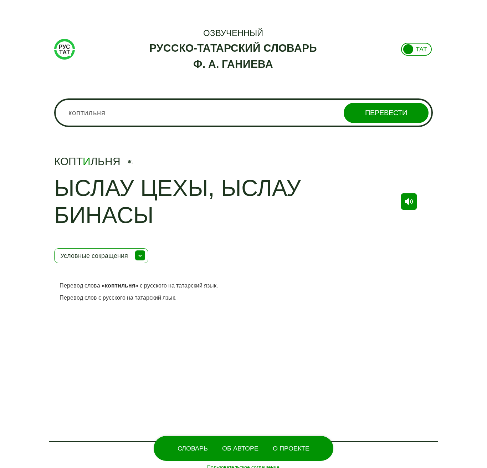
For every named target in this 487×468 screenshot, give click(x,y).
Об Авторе (240, 448)
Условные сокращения (94, 255)
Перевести (386, 113)
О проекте (291, 448)
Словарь (193, 448)
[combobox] (243, 112)
